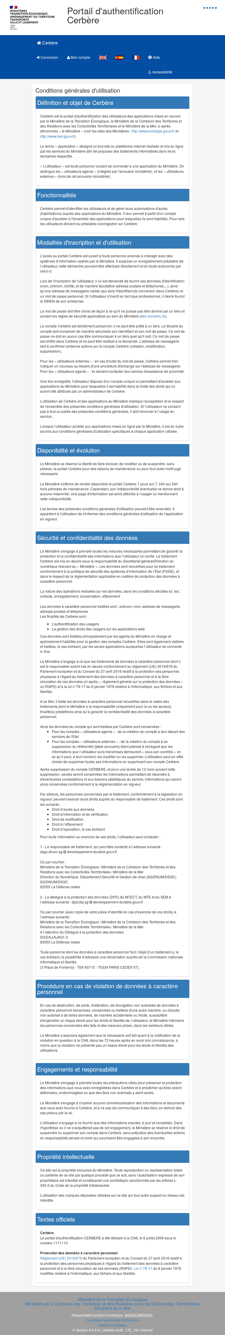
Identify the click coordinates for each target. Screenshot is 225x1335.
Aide (156, 57)
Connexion (49, 57)
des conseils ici (153, 315)
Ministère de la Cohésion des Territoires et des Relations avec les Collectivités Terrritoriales (112, 1303)
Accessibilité (161, 71)
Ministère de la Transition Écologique (112, 1299)
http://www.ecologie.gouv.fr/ (153, 130)
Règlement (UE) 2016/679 (61, 1257)
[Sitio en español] (119, 57)
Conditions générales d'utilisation (112, 1319)
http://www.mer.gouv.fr (57, 136)
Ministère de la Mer (112, 1308)
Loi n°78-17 (143, 1268)
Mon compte (80, 57)
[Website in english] (103, 57)
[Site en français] (135, 57)
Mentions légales (112, 1324)
